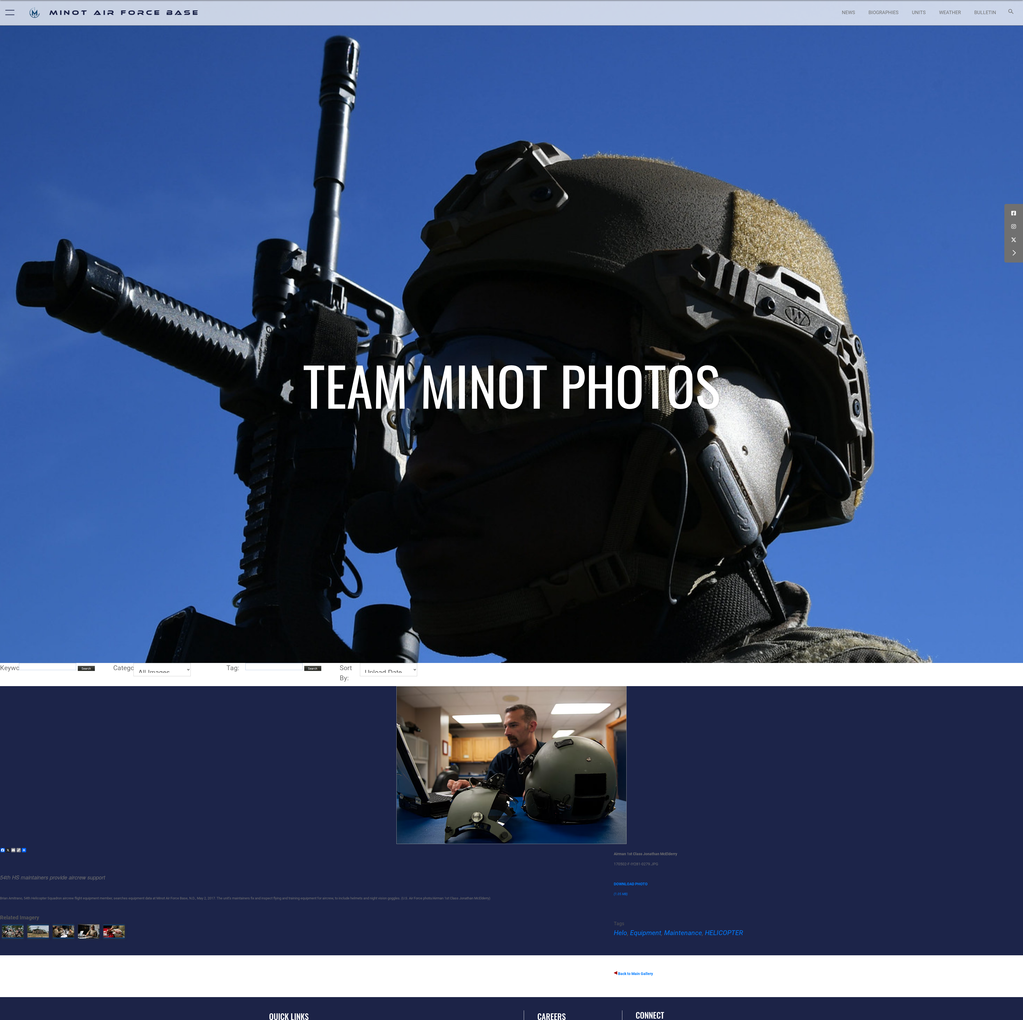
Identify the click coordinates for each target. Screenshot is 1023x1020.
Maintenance (683, 933)
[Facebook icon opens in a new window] (1013, 213)
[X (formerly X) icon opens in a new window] (1013, 240)
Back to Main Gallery (635, 974)
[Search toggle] (1010, 12)
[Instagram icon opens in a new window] (1013, 226)
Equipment (645, 933)
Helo (620, 933)
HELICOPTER (724, 933)
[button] (8, 12)
